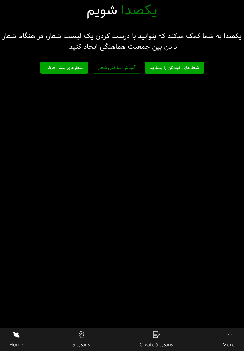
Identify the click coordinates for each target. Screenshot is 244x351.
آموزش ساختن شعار (116, 67)
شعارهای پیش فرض (64, 67)
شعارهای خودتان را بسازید (174, 67)
